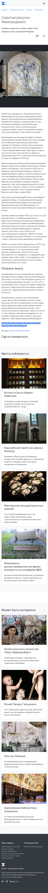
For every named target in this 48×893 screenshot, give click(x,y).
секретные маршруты (32, 323)
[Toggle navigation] (44, 3)
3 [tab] (22, 100)
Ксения (26, 331)
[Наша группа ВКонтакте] (2, 881)
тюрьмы (5, 325)
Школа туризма (7, 849)
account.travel (6, 877)
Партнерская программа (33, 847)
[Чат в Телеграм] (7, 881)
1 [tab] (15, 100)
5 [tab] (29, 100)
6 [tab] (33, 100)
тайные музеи (17, 323)
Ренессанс (22, 325)
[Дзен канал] (14, 881)
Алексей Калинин (16, 331)
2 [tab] (18, 100)
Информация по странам (10, 847)
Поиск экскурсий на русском (12, 853)
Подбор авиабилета (9, 851)
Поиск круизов (7, 858)
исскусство (6, 323)
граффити (13, 325)
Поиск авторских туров (10, 856)
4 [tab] (26, 100)
